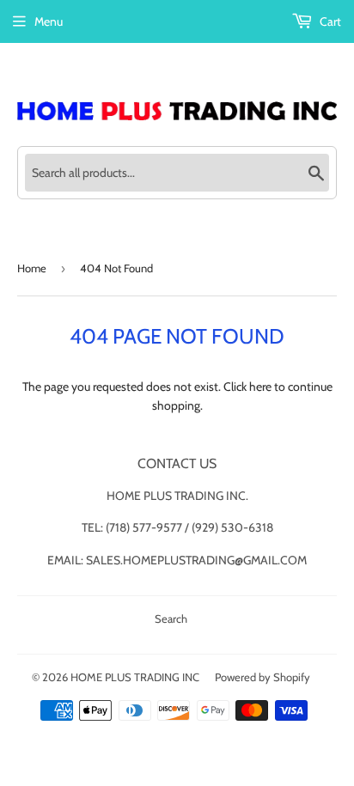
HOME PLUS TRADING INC (134, 677)
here (260, 386)
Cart (329, 21)
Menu (48, 21)
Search (171, 618)
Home (31, 268)
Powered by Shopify (262, 677)
